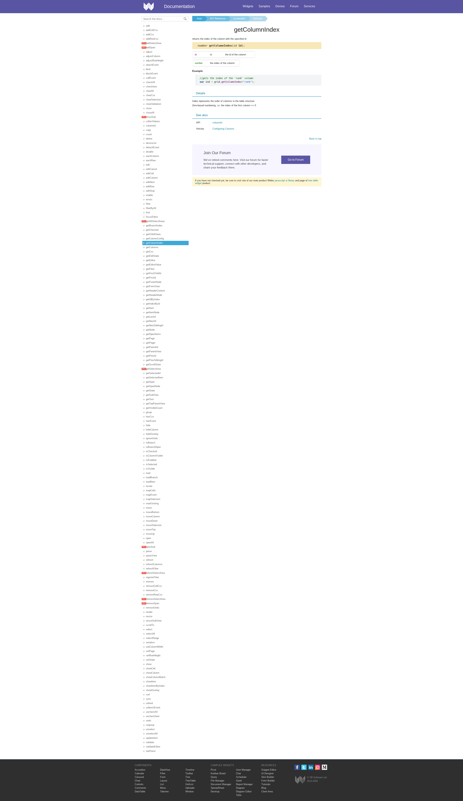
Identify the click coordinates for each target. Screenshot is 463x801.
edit (148, 164)
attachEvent (152, 65)
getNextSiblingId (154, 325)
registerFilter (152, 577)
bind (148, 69)
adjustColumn (153, 56)
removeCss (152, 590)
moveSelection (154, 525)
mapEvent (151, 494)
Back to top (315, 138)
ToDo (238, 795)
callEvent (151, 78)
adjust (149, 51)
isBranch (150, 442)
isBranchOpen (153, 447)
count (149, 134)
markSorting (152, 503)
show (148, 664)
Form (162, 777)
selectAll (150, 633)
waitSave (151, 751)
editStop (150, 190)
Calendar (139, 773)
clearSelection (153, 99)
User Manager (243, 769)
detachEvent (152, 147)
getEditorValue (153, 264)
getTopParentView (155, 403)
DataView (165, 769)
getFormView (153, 286)
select (149, 629)
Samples (264, 6)
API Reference (217, 18)
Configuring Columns (223, 128)
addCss (150, 34)
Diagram (240, 788)
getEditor (150, 260)
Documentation (179, 6)
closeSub (151, 117)
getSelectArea (153, 368)
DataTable (140, 791)
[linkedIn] (311, 767)
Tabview (164, 791)
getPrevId (151, 355)
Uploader (190, 788)
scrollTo (150, 625)
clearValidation (153, 104)
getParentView (153, 351)
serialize (150, 642)
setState (150, 659)
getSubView (152, 395)
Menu (163, 788)
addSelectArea (153, 43)
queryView (151, 555)
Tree (187, 777)
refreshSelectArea (155, 573)
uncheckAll (152, 712)
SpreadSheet (217, 788)
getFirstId (151, 277)
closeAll (150, 112)
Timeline (189, 769)
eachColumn (152, 156)
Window (189, 791)
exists (149, 199)
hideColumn (152, 429)
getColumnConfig (155, 238)
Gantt (239, 780)
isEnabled (151, 460)
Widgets (248, 6)
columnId (151, 125)
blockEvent (152, 73)
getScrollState (153, 364)
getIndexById (153, 303)
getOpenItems (153, 334)
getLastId (151, 316)
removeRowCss (154, 594)
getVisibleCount (154, 408)
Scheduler (241, 777)
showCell (150, 668)
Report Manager (244, 784)
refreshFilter (152, 568)
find (148, 212)
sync (148, 699)
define (149, 138)
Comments (140, 788)
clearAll (150, 91)
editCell (150, 173)
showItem (151, 681)
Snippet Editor (268, 769)
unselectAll (152, 733)
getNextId (151, 321)
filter (148, 203)
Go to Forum (296, 159)
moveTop (151, 529)
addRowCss (152, 38)
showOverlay (153, 690)
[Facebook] (297, 767)
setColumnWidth (154, 646)
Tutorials (265, 784)
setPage (150, 651)
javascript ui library (284, 180)
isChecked (151, 451)
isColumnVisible (154, 455)
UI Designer (267, 773)
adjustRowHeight (154, 60)
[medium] (324, 767)
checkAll (150, 82)
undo (148, 720)
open (148, 538)
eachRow (151, 160)
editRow (150, 186)
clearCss (150, 95)
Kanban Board (218, 773)
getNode (150, 329)
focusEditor (152, 216)
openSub (150, 547)
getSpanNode (153, 386)
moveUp (150, 533)
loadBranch (152, 477)
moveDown (152, 520)
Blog (263, 788)
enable (149, 195)
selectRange (152, 638)
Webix (300, 780)
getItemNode (152, 312)
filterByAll (151, 208)
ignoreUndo (152, 438)
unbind (149, 703)
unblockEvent (153, 707)
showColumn (152, 672)
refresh (149, 560)
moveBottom (152, 512)
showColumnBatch (155, 677)
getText (150, 399)
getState (150, 390)
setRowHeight (153, 655)
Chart (137, 780)
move (149, 507)
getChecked (152, 230)
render (149, 612)
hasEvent (151, 421)
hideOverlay (152, 434)
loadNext (150, 481)
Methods (257, 18)
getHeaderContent (155, 290)
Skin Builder (267, 777)
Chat (238, 773)
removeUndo (152, 607)
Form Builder (268, 780)
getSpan (150, 382)
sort (148, 694)
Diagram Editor (244, 791)
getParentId (152, 347)
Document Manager (221, 784)
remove (150, 581)
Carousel (139, 777)
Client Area (267, 791)
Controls (139, 784)
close (149, 108)
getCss (149, 251)
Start (199, 18)
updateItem (152, 738)
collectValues (153, 121)
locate (149, 486)
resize (149, 616)
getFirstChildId (153, 273)
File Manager (217, 780)
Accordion (140, 769)
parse (149, 551)
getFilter (150, 269)
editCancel (151, 169)
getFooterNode (153, 282)
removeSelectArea (155, 599)
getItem (150, 308)
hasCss (150, 416)
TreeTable (190, 780)
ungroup (150, 725)
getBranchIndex (154, 225)
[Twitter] (304, 767)
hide (148, 425)
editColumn (152, 177)
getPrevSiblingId (154, 360)
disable (149, 151)
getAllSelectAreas (155, 221)
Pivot (213, 769)
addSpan (150, 47)
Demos (280, 6)
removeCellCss (154, 586)
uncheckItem (153, 716)
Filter (162, 773)
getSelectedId (153, 373)
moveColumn (153, 516)
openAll (150, 542)
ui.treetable (239, 18)
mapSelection (153, 499)
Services (309, 6)
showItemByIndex (155, 685)
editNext (150, 182)
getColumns (152, 247)
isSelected (151, 464)
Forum (294, 6)
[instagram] (317, 767)
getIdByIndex (153, 299)
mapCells (151, 490)
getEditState (152, 256)
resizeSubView (154, 620)
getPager (150, 342)
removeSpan (152, 603)
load (148, 473)
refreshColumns (154, 564)
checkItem (151, 86)
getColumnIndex (154, 243)
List (162, 784)
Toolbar (189, 773)
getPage (150, 338)
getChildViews (153, 234)
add (148, 25)
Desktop (215, 791)
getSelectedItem (154, 377)
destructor (151, 143)
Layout (163, 780)
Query (214, 777)
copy (148, 130)
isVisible (150, 468)
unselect (150, 729)
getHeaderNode (154, 295)
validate (150, 742)
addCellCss (152, 30)
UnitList (189, 784)
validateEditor (153, 746)
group (149, 412)
